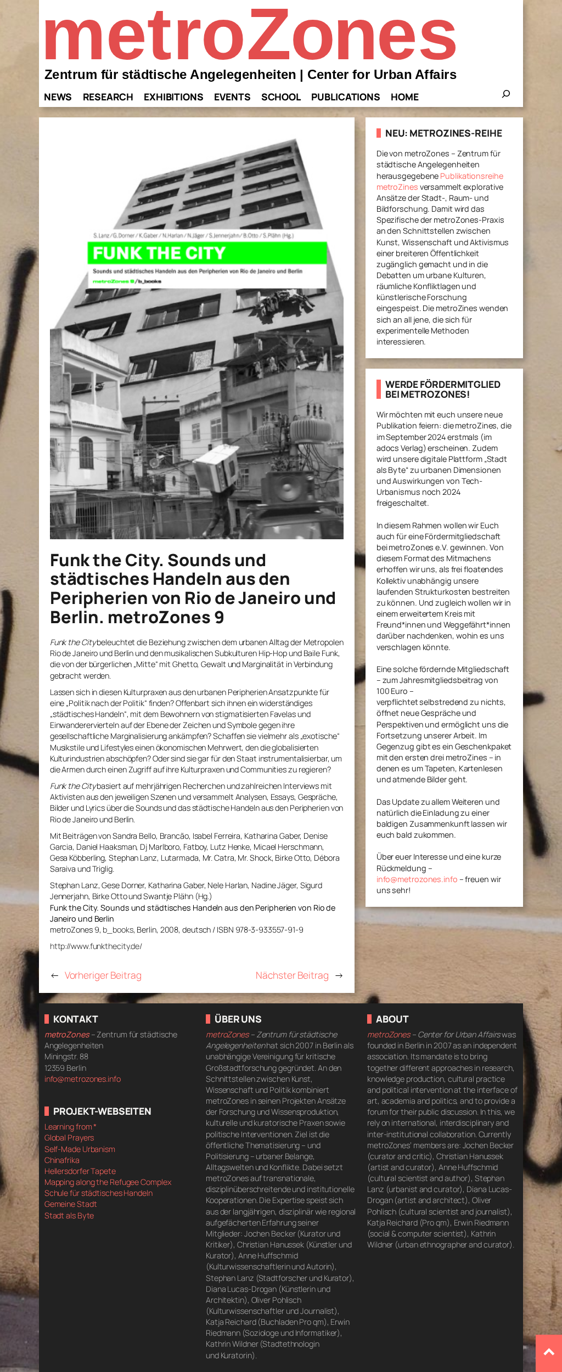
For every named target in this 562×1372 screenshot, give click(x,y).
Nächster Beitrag (292, 974)
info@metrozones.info (417, 879)
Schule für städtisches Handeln (98, 1193)
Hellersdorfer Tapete (80, 1171)
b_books (118, 929)
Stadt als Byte (69, 1215)
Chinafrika (62, 1160)
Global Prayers (69, 1137)
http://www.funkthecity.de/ (96, 946)
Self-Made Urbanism (79, 1149)
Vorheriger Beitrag (103, 974)
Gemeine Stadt (70, 1204)
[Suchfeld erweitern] (506, 97)
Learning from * (70, 1126)
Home (405, 96)
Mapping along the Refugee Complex (107, 1182)
